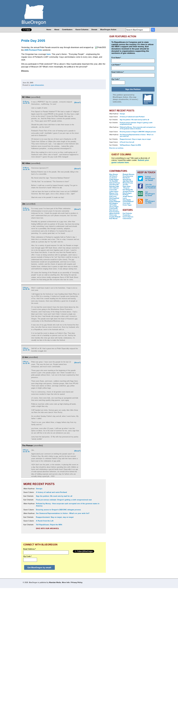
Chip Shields (127, 200)
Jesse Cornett (113, 194)
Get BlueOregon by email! (39, 567)
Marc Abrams (113, 174)
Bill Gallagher (113, 203)
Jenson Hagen (114, 207)
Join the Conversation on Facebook (150, 186)
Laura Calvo (113, 189)
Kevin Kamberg (114, 212)
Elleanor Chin (113, 193)
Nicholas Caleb (114, 186)
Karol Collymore (128, 217)
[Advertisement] (94, 140)
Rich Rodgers (127, 193)
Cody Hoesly (113, 208)
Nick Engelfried (114, 198)
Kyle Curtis (112, 196)
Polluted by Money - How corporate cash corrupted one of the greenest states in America (137, 128)
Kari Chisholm (127, 213)
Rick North (126, 178)
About (56, 29)
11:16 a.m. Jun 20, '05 (26, 102)
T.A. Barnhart (113, 181)
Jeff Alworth (113, 176)
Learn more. (117, 101)
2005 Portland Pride (33, 50)
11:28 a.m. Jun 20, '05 (26, 168)
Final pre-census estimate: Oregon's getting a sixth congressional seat (64, 500)
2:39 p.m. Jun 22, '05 (26, 362)
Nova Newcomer (128, 176)
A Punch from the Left (44, 521)
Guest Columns (81, 29)
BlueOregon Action (108, 29)
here (49, 54)
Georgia (39, 489)
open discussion (37, 85)
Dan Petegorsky (128, 189)
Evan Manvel (113, 218)
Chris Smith (126, 203)
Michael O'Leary (128, 183)
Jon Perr (125, 184)
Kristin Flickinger (114, 201)
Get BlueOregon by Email (150, 193)
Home (48, 29)
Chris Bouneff (114, 184)
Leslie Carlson (113, 191)
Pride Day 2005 (33, 40)
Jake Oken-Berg (128, 181)
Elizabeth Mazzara (128, 174)
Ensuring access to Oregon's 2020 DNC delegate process (58, 510)
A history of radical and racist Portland (51, 492)
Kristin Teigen (127, 205)
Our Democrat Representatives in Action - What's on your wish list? (63, 513)
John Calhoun (114, 188)
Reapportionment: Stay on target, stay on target (55, 517)
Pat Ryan (125, 194)
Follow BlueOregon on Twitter (150, 178)
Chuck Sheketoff (128, 201)
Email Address (29, 549)
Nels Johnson (113, 210)
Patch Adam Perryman (127, 187)
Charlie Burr (127, 215)
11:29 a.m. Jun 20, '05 (26, 209)
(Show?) (77, 102)
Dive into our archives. (47, 528)
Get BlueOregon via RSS (150, 201)
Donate (94, 29)
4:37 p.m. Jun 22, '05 (26, 450)
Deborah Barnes (114, 183)
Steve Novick (127, 179)
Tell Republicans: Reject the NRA (49, 525)
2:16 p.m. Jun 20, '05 (26, 288)
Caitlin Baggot (114, 179)
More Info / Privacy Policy (72, 582)
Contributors (67, 29)
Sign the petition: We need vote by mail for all (54, 496)
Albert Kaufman (114, 213)
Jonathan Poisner (128, 191)
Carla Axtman (127, 218)
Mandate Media (55, 582)
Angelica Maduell (114, 217)
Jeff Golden (113, 205)
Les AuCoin (113, 178)
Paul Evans (112, 200)
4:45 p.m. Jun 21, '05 (26, 349)
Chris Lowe (113, 215)
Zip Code (27, 556)
